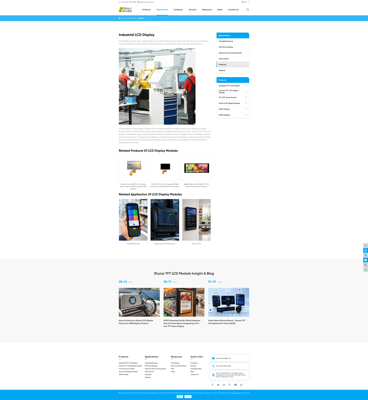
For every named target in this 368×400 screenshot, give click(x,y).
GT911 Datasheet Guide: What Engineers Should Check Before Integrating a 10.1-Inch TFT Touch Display (182, 323)
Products (146, 9)
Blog (192, 372)
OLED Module (224, 109)
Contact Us (233, 9)
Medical (222, 70)
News (220, 9)
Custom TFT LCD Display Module (228, 91)
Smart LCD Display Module (229, 103)
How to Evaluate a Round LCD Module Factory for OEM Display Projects (136, 322)
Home (123, 18)
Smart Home (196, 244)
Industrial (141, 18)
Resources (207, 9)
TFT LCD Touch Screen (227, 97)
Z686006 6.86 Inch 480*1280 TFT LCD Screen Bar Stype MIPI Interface (196, 185)
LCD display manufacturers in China (195, 131)
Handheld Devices (133, 244)
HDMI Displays (224, 115)
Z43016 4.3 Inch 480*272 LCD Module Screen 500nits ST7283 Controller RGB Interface (133, 186)
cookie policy (235, 393)
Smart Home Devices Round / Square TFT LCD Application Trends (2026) (226, 322)
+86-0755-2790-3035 (127, 2)
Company (178, 9)
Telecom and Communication (164, 244)
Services (192, 9)
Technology (175, 363)
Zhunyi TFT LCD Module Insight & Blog (184, 273)
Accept (188, 397)
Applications (162, 9)
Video (173, 372)
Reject (180, 397)
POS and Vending (226, 47)
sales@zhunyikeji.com (145, 2)
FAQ (172, 369)
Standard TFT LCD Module (229, 86)
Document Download (178, 366)
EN (246, 2)
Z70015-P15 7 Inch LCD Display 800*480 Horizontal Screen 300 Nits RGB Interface (164, 185)
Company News (196, 369)
